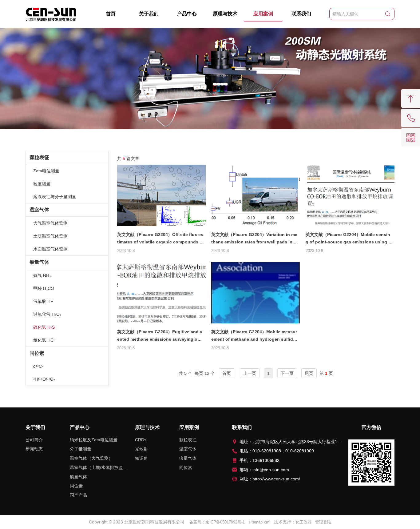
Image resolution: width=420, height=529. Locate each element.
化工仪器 (303, 522)
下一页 (287, 373)
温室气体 (39, 209)
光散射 (141, 449)
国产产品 (78, 495)
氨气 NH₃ (42, 275)
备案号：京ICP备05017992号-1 (217, 522)
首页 (111, 13)
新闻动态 (34, 449)
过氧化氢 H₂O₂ (47, 314)
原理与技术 (225, 13)
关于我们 (149, 13)
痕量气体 (39, 262)
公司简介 (34, 439)
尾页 (309, 373)
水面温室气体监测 (50, 248)
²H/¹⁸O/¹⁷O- (44, 379)
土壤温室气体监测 (50, 236)
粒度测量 (41, 183)
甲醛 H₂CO (43, 288)
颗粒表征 (39, 157)
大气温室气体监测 (50, 223)
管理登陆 (323, 522)
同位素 (37, 353)
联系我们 (301, 13)
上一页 (249, 373)
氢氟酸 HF (43, 301)
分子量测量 (80, 449)
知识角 (141, 458)
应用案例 (263, 13)
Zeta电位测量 (46, 170)
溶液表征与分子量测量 (54, 196)
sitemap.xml (259, 522)
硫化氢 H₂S (44, 327)
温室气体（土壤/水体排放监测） (98, 467)
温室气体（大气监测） (91, 458)
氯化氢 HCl (43, 340)
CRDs (140, 439)
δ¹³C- (38, 366)
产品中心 (187, 13)
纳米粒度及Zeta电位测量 (93, 439)
